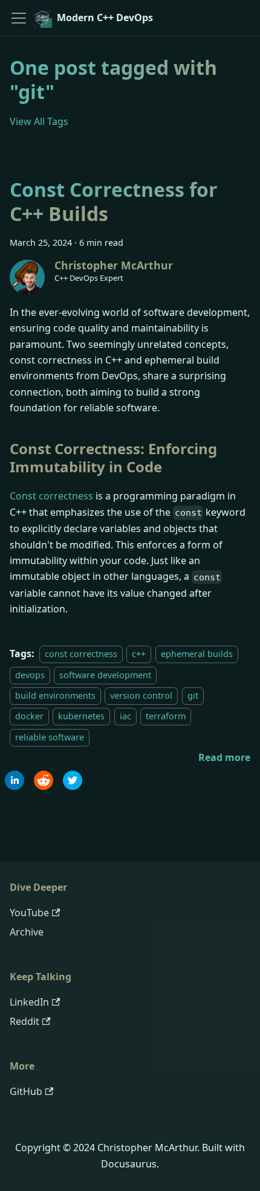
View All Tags (39, 121)
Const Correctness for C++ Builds (114, 201)
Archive (27, 932)
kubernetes (81, 716)
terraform (166, 716)
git (192, 695)
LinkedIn (29, 1002)
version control (141, 695)
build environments (55, 695)
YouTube (29, 912)
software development (105, 675)
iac (125, 716)
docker (29, 716)
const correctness (81, 654)
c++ (139, 654)
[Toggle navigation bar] (19, 18)
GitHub (26, 1091)
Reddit (24, 1021)
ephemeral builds (197, 654)
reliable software (49, 737)
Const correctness (51, 495)
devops (30, 675)
